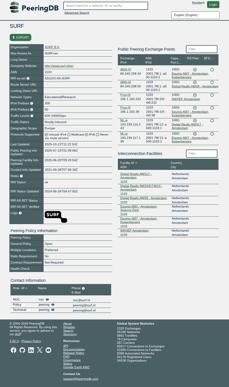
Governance (72, 360)
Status (67, 363)
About (67, 323)
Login (213, 4)
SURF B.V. (52, 47)
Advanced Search (76, 12)
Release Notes (73, 353)
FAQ (66, 356)
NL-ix (124, 120)
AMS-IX (125, 69)
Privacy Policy (31, 341)
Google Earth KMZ (76, 367)
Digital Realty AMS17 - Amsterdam (187, 126)
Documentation (74, 349)
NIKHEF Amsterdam (186, 99)
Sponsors (70, 334)
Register (197, 2)
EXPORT (20, 37)
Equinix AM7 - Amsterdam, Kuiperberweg (190, 75)
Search (68, 330)
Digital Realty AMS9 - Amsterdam (195, 86)
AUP (18, 334)
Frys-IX (125, 95)
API (65, 346)
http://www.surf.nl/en (59, 66)
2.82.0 (14, 341)
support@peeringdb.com (80, 379)
